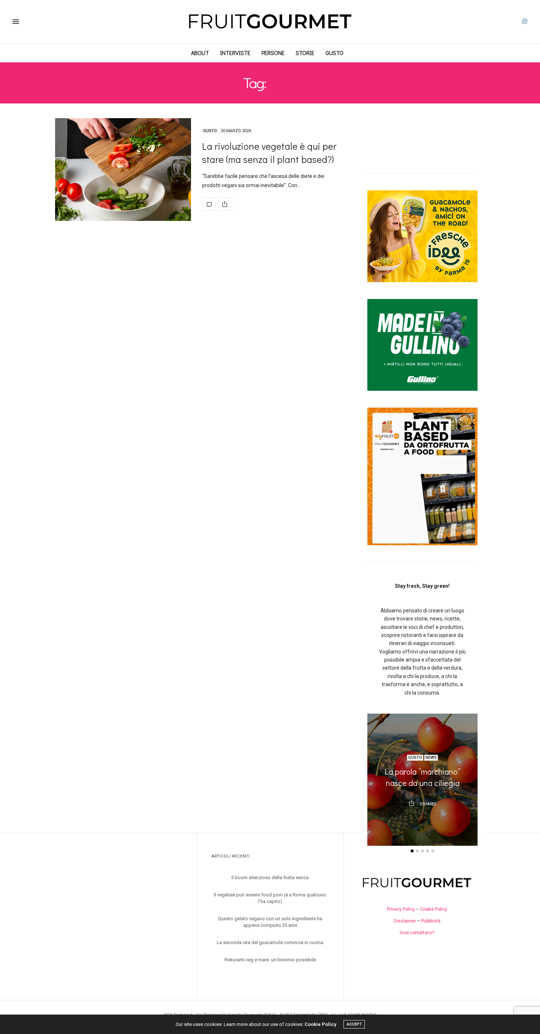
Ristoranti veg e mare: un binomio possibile (270, 959)
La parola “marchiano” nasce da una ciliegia (423, 777)
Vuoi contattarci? (417, 932)
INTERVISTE (235, 53)
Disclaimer (405, 921)
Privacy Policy (401, 909)
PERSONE (273, 53)
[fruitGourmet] (270, 21)
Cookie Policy (433, 909)
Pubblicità (430, 921)
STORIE (305, 53)
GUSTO (334, 53)
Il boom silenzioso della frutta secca (270, 877)
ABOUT (200, 53)
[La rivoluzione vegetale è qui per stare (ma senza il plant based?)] (123, 169)
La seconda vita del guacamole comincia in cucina (270, 942)
